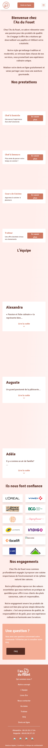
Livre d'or (24, 695)
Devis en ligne (25, 5)
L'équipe (24, 690)
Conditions (20, 745)
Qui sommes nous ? (24, 679)
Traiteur (24, 711)
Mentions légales (10, 745)
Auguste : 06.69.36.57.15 (24, 733)
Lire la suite (24, 323)
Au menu (24, 706)
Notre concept (24, 684)
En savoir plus (35, 118)
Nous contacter (24, 701)
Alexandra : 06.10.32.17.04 (24, 730)
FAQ (16, 651)
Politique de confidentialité (34, 745)
